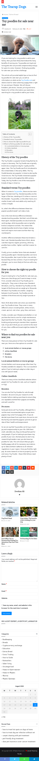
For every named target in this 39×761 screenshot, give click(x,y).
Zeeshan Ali (7, 29)
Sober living (7, 664)
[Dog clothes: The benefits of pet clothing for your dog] (28, 512)
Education (6, 648)
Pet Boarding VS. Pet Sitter (28, 539)
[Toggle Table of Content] (29, 134)
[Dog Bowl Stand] (10, 512)
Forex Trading (8, 655)
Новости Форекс (9, 673)
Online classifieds (12, 148)
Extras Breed (13, 14)
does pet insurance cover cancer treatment (19, 741)
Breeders (9, 150)
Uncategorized (8, 667)
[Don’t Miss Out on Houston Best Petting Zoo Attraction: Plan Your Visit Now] (10, 532)
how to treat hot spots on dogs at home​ (18, 729)
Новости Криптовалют (11, 670)
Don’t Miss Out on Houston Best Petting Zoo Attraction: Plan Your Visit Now (10, 541)
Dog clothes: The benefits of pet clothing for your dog (28, 520)
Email (4, 591)
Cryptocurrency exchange (12, 645)
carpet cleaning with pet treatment (16, 735)
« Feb (3, 717)
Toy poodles (18, 191)
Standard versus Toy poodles (13, 139)
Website (4, 598)
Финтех (5, 676)
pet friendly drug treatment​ (13, 738)
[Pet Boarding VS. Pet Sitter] (28, 532)
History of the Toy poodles (12, 137)
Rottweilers (7, 661)
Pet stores (10, 152)
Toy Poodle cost (26, 80)
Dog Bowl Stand (7, 518)
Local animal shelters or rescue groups (18, 146)
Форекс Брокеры (9, 679)
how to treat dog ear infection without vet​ (19, 732)
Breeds (5, 642)
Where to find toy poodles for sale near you (17, 144)
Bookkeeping (7, 639)
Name (4, 584)
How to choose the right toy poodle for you (17, 141)
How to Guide (8, 658)
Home (5, 14)
